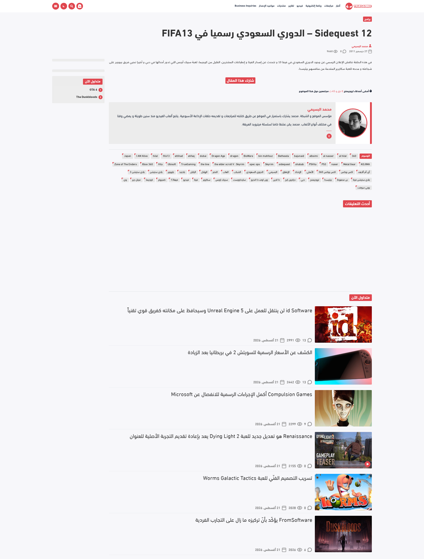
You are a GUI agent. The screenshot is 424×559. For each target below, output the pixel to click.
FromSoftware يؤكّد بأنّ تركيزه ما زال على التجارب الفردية (253, 519)
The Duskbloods (86, 96)
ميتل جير (136, 179)
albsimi (313, 156)
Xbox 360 (147, 164)
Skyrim (269, 164)
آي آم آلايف (364, 172)
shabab (299, 164)
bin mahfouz (265, 156)
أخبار (338, 5)
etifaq (191, 156)
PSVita (312, 164)
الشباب (237, 172)
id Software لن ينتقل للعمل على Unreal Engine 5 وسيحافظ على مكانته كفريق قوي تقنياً (220, 310)
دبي (303, 179)
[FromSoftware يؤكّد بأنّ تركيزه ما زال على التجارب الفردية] (343, 534)
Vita (160, 164)
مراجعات (328, 5)
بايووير (171, 172)
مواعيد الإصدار (266, 5)
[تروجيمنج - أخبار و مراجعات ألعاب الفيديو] (358, 6)
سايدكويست (239, 179)
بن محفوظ (342, 179)
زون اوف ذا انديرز (259, 179)
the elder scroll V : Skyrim (229, 164)
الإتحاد (298, 172)
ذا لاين (276, 179)
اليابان (193, 172)
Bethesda (283, 156)
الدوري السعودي (254, 172)
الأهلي (310, 172)
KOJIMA (365, 164)
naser (334, 164)
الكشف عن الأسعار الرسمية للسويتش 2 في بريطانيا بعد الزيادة (250, 352)
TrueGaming (188, 164)
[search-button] (71, 6)
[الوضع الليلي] (63, 6)
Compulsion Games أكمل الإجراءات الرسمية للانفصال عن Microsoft (241, 394)
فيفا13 (174, 179)
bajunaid (299, 156)
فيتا (196, 179)
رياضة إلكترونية (314, 5)
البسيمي (273, 172)
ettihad (179, 156)
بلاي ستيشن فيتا (361, 179)
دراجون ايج (290, 179)
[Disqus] (240, 250)
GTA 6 (93, 89)
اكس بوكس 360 (327, 172)
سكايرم (206, 179)
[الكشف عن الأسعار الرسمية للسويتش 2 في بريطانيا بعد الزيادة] (343, 366)
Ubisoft (172, 164)
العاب (226, 172)
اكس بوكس (347, 172)
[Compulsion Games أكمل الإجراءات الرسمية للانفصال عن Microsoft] (343, 408)
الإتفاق (286, 172)
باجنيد (182, 172)
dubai (203, 156)
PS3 (324, 164)
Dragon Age (218, 156)
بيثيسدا (328, 179)
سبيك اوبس (221, 179)
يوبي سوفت (364, 187)
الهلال (204, 172)
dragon (234, 156)
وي (125, 179)
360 (354, 156)
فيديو (300, 5)
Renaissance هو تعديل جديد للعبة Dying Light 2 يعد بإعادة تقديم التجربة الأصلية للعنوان (221, 435)
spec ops (255, 164)
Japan (127, 156)
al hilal (342, 156)
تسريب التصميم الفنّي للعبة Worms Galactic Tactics (257, 477)
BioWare (248, 156)
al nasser (328, 156)
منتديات (281, 5)
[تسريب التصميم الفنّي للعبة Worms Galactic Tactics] (343, 492)
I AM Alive (142, 156)
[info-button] (55, 6)
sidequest (284, 164)
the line (205, 164)
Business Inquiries (245, 5)
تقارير (291, 5)
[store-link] (79, 6)
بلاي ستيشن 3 (137, 172)
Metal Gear (349, 164)
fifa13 (166, 156)
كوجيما (149, 179)
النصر (215, 172)
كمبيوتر (161, 179)
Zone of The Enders (125, 164)
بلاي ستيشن (156, 172)
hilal (155, 156)
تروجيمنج (314, 179)
